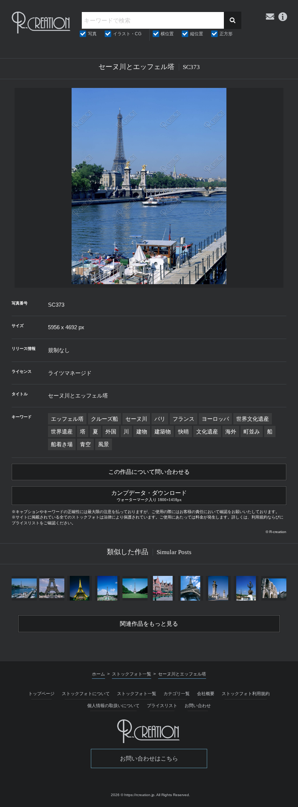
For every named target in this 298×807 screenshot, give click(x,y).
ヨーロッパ (215, 419)
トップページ (41, 693)
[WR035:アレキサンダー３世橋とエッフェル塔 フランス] (218, 588)
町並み (251, 431)
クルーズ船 (104, 419)
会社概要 (205, 693)
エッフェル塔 (67, 419)
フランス (183, 419)
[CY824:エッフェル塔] (190, 588)
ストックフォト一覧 (136, 693)
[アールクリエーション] (42, 22)
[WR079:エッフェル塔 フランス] (52, 588)
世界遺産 (62, 431)
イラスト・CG (127, 33)
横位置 (167, 33)
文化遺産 (207, 431)
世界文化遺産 (252, 419)
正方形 (226, 33)
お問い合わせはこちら (149, 758)
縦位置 (196, 33)
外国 (110, 431)
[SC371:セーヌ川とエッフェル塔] (24, 588)
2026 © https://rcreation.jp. (133, 795)
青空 (85, 444)
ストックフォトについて (86, 693)
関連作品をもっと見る (149, 624)
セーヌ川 (136, 419)
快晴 (183, 431)
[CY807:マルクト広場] (163, 588)
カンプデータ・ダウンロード (149, 496)
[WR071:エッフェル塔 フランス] (107, 588)
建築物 (162, 431)
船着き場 (62, 444)
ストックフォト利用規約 (246, 693)
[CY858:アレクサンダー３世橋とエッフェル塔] (246, 588)
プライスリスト (162, 705)
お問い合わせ (198, 705)
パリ (159, 419)
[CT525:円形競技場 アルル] (273, 588)
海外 (230, 431)
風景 (103, 444)
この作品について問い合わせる (149, 472)
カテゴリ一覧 (177, 693)
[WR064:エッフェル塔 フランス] (135, 588)
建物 (141, 431)
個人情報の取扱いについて (113, 705)
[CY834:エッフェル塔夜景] (79, 588)
